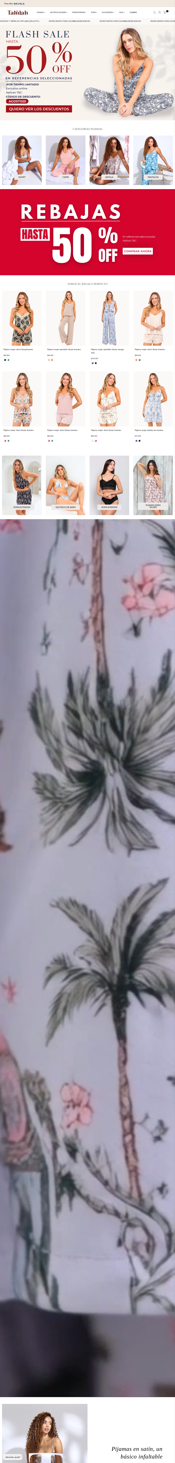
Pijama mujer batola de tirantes (149, 430)
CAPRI (65, 177)
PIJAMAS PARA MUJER (153, 506)
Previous (7, 72)
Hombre (133, 12)
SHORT (22, 177)
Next (168, 72)
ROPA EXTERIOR (22, 507)
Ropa (93, 12)
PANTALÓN (153, 177)
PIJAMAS (40, 12)
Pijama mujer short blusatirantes (18, 349)
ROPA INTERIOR (109, 507)
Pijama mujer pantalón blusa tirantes (64, 349)
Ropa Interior (78, 12)
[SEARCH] (154, 13)
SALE (121, 12)
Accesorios (107, 12)
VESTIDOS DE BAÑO (58, 12)
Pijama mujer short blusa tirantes (150, 349)
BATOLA (109, 177)
